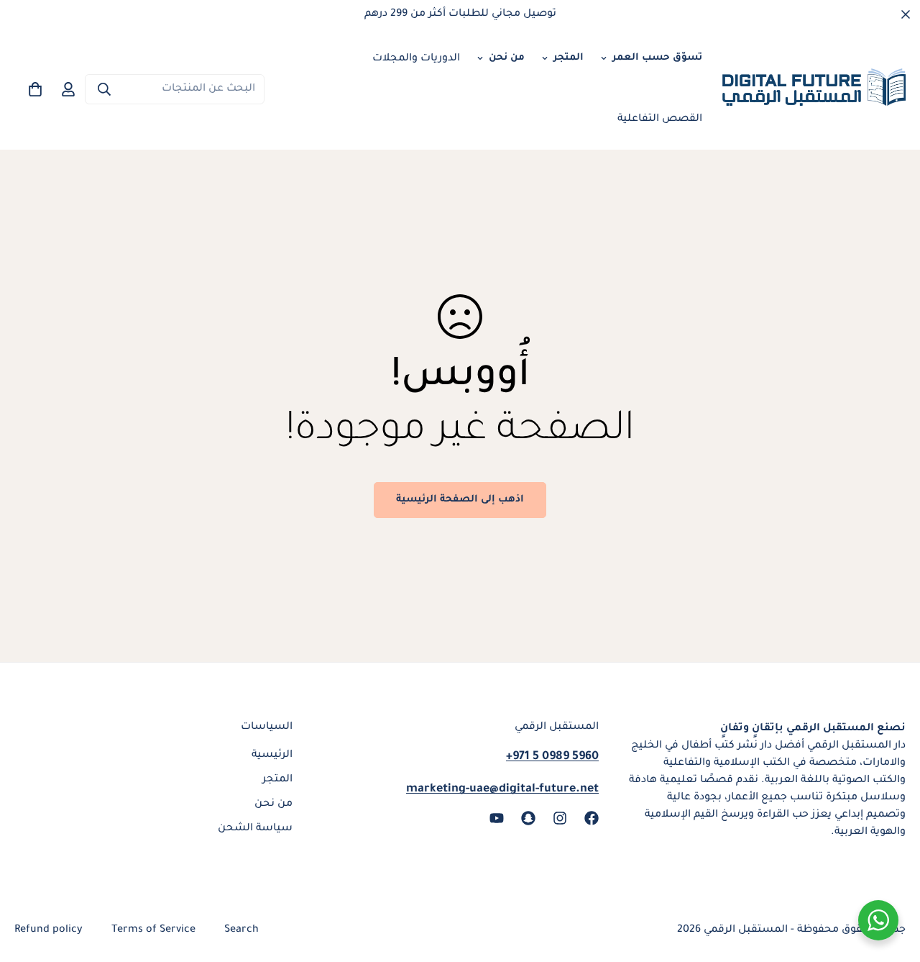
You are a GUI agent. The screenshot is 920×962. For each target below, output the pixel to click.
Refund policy (48, 930)
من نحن (507, 58)
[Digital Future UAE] (814, 89)
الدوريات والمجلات (416, 59)
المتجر (568, 58)
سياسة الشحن (255, 829)
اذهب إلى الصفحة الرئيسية (460, 499)
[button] (35, 89)
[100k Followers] (560, 818)
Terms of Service (153, 930)
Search (241, 930)
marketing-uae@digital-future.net (502, 789)
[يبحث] (104, 89)
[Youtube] (496, 818)
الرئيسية (272, 755)
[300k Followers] (591, 818)
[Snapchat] (528, 818)
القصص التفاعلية (659, 119)
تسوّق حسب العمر (657, 58)
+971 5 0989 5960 (552, 756)
